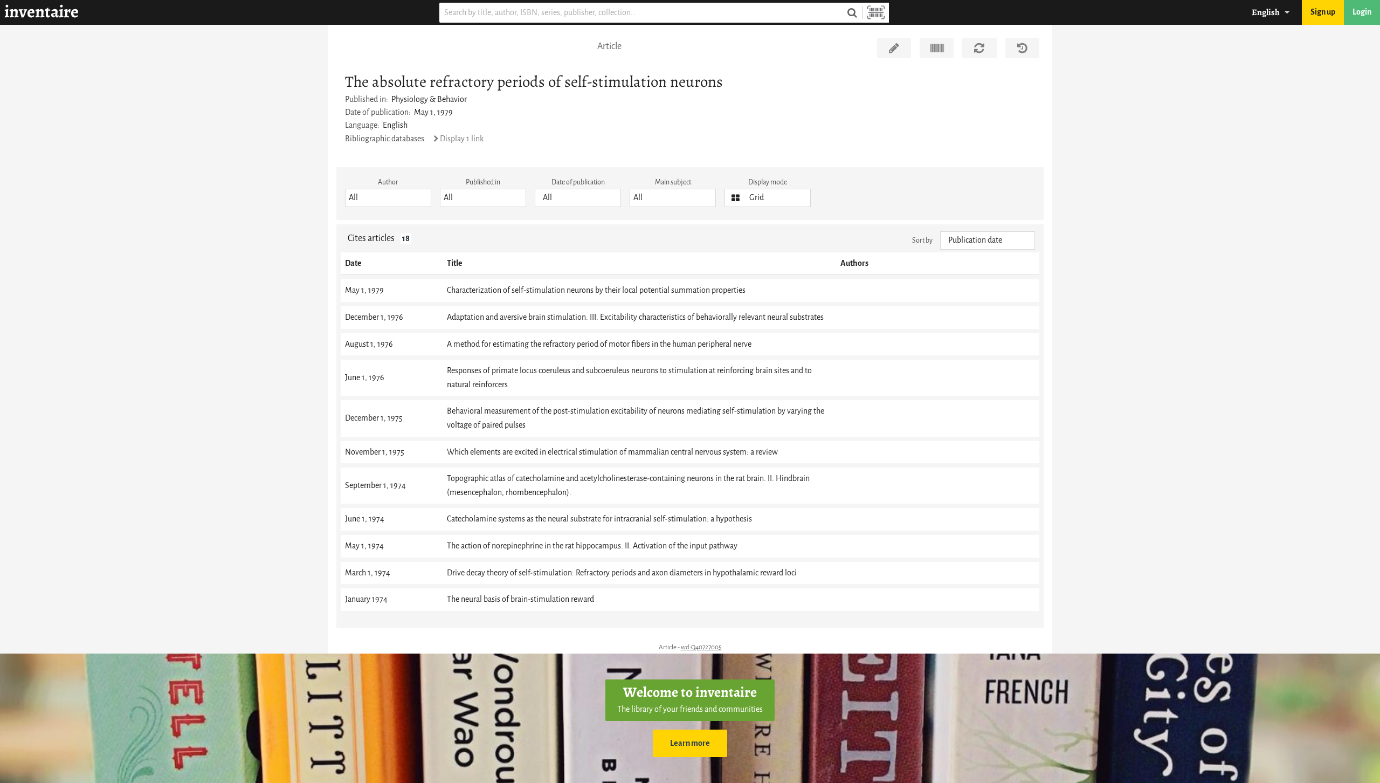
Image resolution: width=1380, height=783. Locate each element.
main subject (673, 182)
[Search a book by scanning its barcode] (876, 13)
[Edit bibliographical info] (894, 48)
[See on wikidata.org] (937, 48)
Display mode (767, 182)
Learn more (690, 743)
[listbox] (388, 198)
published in (483, 182)
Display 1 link (462, 139)
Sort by (922, 240)
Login (1362, 12)
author (388, 182)
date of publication (578, 182)
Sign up (1322, 12)
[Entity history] (1022, 48)
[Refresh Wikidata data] (979, 48)
